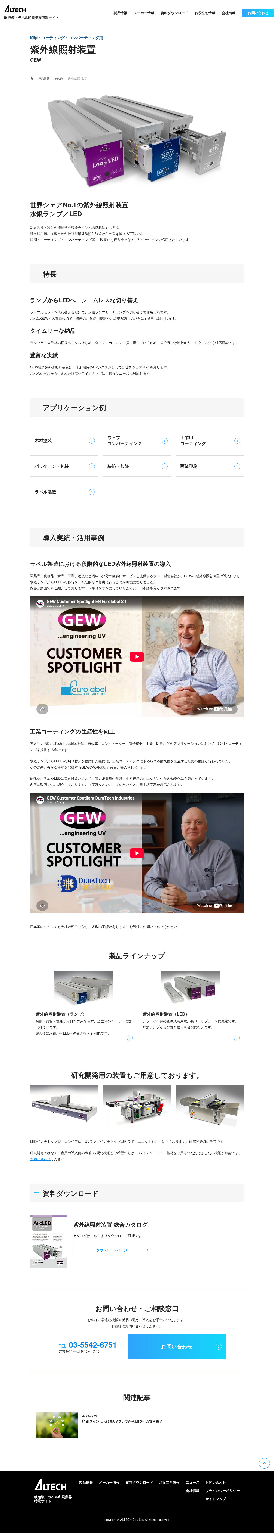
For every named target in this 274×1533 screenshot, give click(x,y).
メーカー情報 (144, 13)
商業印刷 (188, 466)
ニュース (193, 1482)
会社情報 (228, 13)
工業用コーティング (193, 440)
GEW (35, 59)
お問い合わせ (258, 12)
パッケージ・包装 (52, 466)
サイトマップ (216, 1498)
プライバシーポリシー (223, 1490)
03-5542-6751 (93, 1344)
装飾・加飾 (118, 466)
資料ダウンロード (174, 13)
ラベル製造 (45, 491)
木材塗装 (43, 440)
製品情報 (120, 13)
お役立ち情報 (205, 13)
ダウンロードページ (111, 1250)
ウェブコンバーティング (124, 440)
